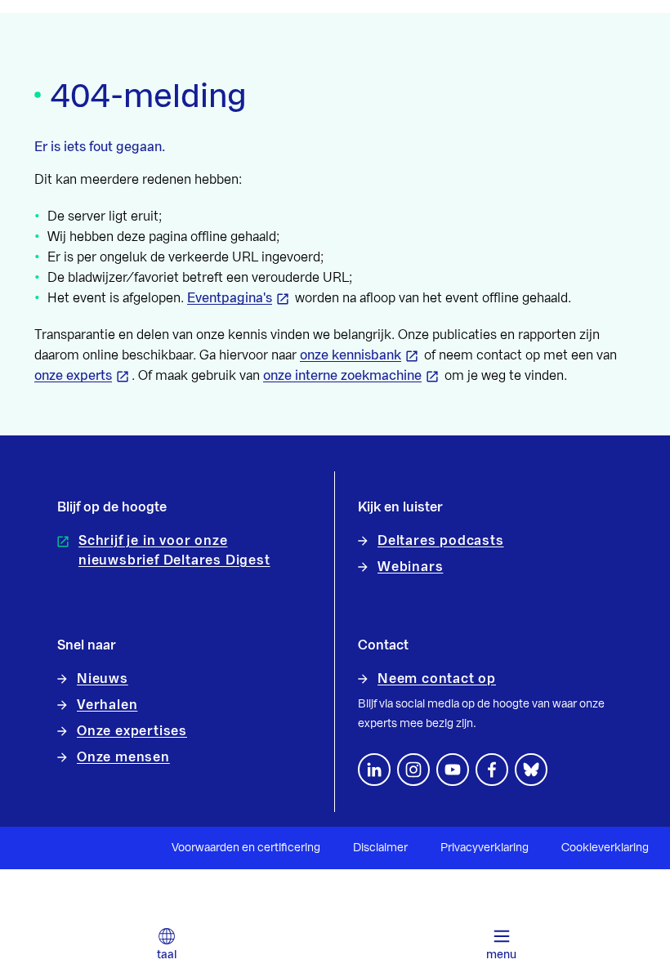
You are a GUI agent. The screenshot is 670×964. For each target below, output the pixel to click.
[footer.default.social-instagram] (413, 769)
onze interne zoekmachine (342, 375)
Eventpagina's (229, 298)
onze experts (73, 375)
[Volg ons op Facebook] (492, 769)
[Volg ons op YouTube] (452, 769)
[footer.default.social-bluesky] (531, 769)
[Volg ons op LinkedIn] (374, 769)
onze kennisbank (350, 355)
